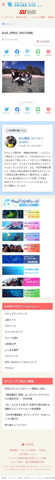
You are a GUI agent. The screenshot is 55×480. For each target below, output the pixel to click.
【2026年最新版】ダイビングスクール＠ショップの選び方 (27, 417)
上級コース (10, 320)
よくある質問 (11, 350)
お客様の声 (10, 344)
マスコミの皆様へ (28, 450)
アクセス (9, 368)
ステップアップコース (16, 314)
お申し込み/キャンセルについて (21, 362)
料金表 (42, 450)
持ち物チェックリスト (16, 425)
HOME (29, 444)
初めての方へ (22, 17)
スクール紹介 (11, 338)
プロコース (10, 326)
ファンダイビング (14, 332)
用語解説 (13, 450)
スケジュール (11, 356)
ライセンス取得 (38, 17)
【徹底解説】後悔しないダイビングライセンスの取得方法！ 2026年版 (27, 397)
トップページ (7, 17)
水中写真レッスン (27, 454)
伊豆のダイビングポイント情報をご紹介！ (26, 388)
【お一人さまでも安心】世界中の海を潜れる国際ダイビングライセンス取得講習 (27, 407)
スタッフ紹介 (17, 462)
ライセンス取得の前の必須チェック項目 (27, 458)
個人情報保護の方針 (35, 462)
